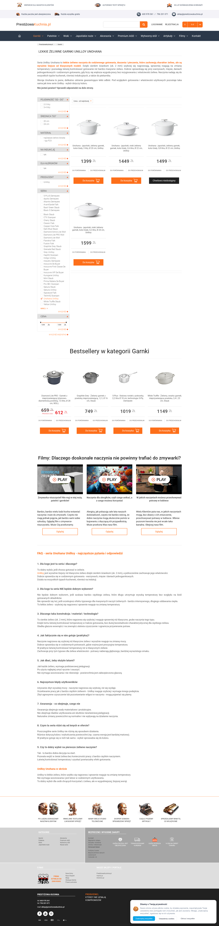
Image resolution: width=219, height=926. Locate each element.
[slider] (40, 322)
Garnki (37, 35)
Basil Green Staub (51, 207)
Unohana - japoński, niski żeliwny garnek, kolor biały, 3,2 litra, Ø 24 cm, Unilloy (88, 230)
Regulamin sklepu (94, 840)
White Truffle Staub (52, 301)
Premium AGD (126, 35)
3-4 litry (47, 107)
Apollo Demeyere (51, 199)
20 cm (46, 121)
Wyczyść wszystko (57, 335)
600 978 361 (147, 14)
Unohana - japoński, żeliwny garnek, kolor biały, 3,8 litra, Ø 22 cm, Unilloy (164, 146)
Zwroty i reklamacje (95, 845)
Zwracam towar (94, 847)
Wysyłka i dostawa (94, 842)
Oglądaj (60, 531)
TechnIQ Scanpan (51, 295)
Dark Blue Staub (51, 229)
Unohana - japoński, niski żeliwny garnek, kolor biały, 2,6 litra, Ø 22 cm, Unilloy (126, 148)
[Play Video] (60, 479)
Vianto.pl (100, 876)
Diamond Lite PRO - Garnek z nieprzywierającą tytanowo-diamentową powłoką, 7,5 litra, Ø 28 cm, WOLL (54, 400)
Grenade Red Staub (52, 249)
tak (45, 154)
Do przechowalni (97, 170)
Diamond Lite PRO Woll (54, 235)
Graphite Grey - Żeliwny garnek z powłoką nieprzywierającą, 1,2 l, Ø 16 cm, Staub (91, 398)
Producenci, (92, 894)
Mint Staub (48, 278)
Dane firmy (69, 873)
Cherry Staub (49, 220)
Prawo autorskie (71, 882)
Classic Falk (49, 223)
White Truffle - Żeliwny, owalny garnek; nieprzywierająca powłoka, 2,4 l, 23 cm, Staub (165, 398)
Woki (66, 35)
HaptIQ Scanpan (51, 255)
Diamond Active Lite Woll (55, 232)
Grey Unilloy (49, 252)
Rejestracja (172, 24)
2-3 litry (47, 104)
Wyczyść (62, 111)
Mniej (43, 308)
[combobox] (121, 24)
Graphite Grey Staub (52, 246)
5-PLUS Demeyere (51, 196)
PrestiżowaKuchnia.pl (46, 44)
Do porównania (79, 170)
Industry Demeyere (52, 261)
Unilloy (47, 182)
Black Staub (49, 214)
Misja (67, 878)
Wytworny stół (149, 35)
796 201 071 (162, 14)
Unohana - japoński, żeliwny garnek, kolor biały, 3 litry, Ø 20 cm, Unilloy (88, 146)
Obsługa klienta (71, 880)
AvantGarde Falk (51, 204)
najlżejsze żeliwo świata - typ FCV (54, 139)
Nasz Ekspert (70, 876)
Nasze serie (64, 845)
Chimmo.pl (100, 878)
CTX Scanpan (50, 217)
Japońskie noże (84, 35)
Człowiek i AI (92, 857)
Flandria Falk (49, 240)
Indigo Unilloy (50, 258)
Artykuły (167, 35)
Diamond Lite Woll (52, 237)
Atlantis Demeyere (52, 201)
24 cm (46, 124)
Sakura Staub (50, 287)
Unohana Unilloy (51, 298)
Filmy (182, 35)
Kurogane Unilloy (51, 275)
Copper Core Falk (51, 226)
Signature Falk (50, 293)
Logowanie (157, 24)
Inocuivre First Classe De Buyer (54, 268)
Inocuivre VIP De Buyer (54, 272)
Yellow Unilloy (50, 304)
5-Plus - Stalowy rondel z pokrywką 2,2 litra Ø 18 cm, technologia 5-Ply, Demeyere (127, 398)
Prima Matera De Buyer (54, 281)
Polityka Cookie (93, 850)
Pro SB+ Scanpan (51, 284)
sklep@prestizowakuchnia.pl (190, 14)
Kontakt (196, 35)
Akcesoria (105, 35)
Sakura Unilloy (50, 290)
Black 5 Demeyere (51, 210)
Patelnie (52, 35)
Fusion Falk (49, 243)
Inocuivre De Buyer (52, 264)
